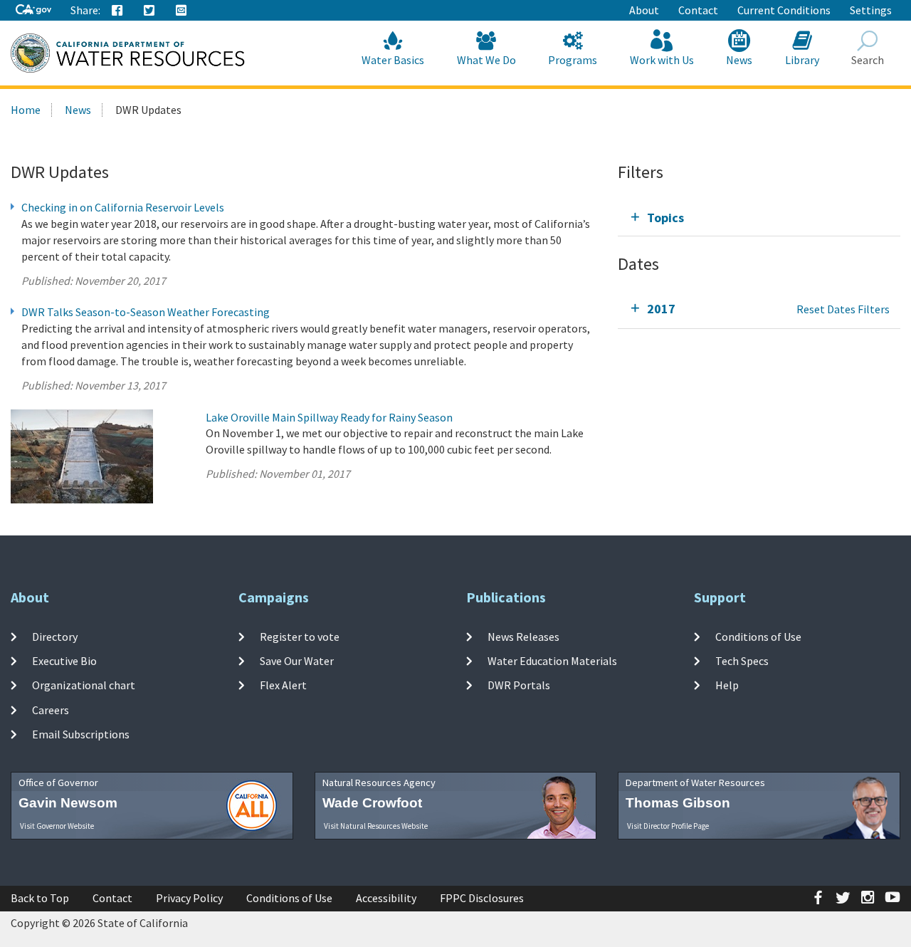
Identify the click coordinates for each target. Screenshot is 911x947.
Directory (55, 636)
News (739, 60)
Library (802, 60)
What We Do (486, 60)
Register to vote (299, 636)
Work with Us (662, 60)
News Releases (523, 636)
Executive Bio (64, 661)
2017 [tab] (661, 308)
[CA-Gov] (33, 10)
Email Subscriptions (81, 734)
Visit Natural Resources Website (376, 826)
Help (727, 685)
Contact (698, 10)
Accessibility (386, 898)
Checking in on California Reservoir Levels (122, 207)
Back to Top (40, 898)
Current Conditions (784, 10)
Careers (50, 709)
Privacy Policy (189, 898)
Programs (572, 60)
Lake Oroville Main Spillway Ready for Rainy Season (329, 417)
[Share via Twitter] (149, 10)
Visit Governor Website (57, 826)
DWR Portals (519, 685)
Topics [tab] (665, 217)
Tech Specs (742, 661)
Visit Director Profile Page (668, 826)
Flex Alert (283, 685)
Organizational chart (83, 685)
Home (26, 110)
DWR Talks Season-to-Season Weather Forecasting (145, 312)
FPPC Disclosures (482, 898)
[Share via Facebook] (117, 10)
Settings (871, 10)
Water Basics (393, 60)
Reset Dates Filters (843, 309)
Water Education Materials (552, 661)
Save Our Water (297, 661)
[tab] (759, 217)
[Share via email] (181, 10)
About (644, 10)
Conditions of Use (758, 636)
